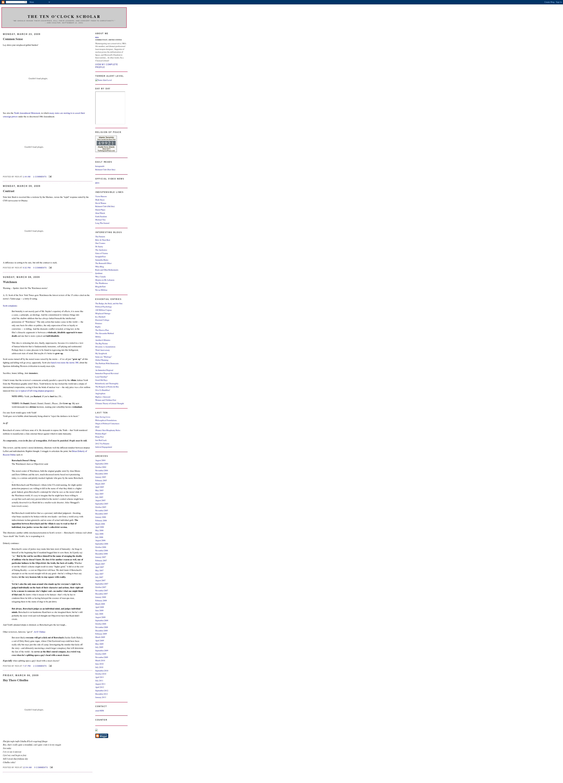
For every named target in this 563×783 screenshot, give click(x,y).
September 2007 (101, 583)
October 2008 (100, 623)
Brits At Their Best (102, 240)
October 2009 (100, 653)
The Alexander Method (104, 333)
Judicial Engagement (103, 447)
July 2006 (99, 537)
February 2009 (101, 633)
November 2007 (101, 590)
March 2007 (100, 563)
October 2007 (100, 587)
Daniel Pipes (100, 209)
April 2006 (99, 527)
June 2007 (99, 573)
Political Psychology (103, 306)
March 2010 (100, 660)
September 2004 (101, 463)
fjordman (98, 273)
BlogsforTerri (100, 286)
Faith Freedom (101, 216)
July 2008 (99, 613)
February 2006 (101, 520)
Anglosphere (100, 393)
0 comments (40, 268)
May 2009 (99, 644)
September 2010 (101, 670)
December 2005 (101, 513)
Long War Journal (102, 223)
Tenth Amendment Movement (27, 112)
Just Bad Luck (101, 440)
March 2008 (100, 603)
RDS (97, 37)
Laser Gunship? (101, 376)
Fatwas (98, 366)
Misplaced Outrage (102, 313)
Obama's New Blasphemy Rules (107, 430)
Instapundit (99, 166)
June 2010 (99, 663)
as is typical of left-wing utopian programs (34, 390)
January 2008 (100, 597)
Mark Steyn (100, 199)
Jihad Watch (100, 213)
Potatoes (98, 323)
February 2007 (101, 560)
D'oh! (97, 427)
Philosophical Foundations (106, 420)
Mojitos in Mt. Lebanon (104, 280)
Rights (98, 326)
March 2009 (100, 637)
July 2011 (99, 680)
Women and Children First (105, 400)
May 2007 (99, 570)
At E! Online (39, 631)
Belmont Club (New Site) (105, 169)
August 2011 (100, 684)
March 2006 (100, 523)
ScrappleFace (100, 256)
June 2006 (99, 533)
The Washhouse (101, 283)
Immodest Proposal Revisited (106, 373)
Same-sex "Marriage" (103, 356)
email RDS (99, 710)
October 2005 (100, 507)
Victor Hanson (101, 196)
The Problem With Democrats (107, 363)
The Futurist (100, 236)
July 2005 (99, 497)
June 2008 (99, 610)
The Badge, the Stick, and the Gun (108, 303)
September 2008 (101, 620)
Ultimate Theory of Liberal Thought (109, 403)
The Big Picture (101, 343)
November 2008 (101, 627)
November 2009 (101, 657)
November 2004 (101, 470)
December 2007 (101, 593)
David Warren (100, 203)
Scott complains (10, 305)
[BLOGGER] (101, 737)
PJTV (97, 183)
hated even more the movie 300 (64, 362)
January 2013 (100, 697)
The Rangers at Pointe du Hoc (107, 386)
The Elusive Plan (102, 330)
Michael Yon (100, 219)
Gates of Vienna (101, 253)
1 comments (40, 177)
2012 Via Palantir (102, 443)
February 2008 (101, 600)
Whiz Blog (99, 266)
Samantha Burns (101, 260)
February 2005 (101, 480)
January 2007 (100, 557)
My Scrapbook (101, 353)
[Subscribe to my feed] (96, 730)
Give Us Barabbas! (102, 390)
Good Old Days (101, 380)
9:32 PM (27, 268)
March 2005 (100, 483)
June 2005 (99, 493)
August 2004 (100, 460)
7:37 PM (27, 666)
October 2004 (100, 467)
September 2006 (101, 543)
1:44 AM (26, 177)
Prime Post (99, 436)
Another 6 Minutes (102, 340)
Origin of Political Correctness (107, 423)
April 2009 (99, 640)
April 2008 (99, 607)
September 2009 (101, 650)
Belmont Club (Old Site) (105, 206)
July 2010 (99, 667)
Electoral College (102, 320)
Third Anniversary (102, 350)
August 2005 (100, 500)
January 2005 (100, 477)
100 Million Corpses (103, 310)
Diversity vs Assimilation (105, 346)
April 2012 (99, 687)
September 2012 (101, 690)
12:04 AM (27, 767)
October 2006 (100, 547)
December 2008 (101, 630)
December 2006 (101, 553)
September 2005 (101, 503)
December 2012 (101, 694)
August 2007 (100, 580)
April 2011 (99, 677)
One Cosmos (100, 243)
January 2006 (100, 517)
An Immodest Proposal (104, 370)
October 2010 (100, 673)
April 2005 (99, 487)
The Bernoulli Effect (103, 263)
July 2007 (99, 577)
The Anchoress (101, 250)
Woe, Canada (100, 276)
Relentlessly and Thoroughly (106, 383)
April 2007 (99, 567)
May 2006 (99, 530)
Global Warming (101, 360)
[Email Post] (49, 176)
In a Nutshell (100, 316)
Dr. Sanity (99, 246)
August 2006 (100, 540)
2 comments (40, 666)
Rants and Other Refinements (106, 269)
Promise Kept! (100, 433)
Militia (98, 336)
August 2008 (100, 617)
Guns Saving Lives (102, 417)
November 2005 (101, 510)
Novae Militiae (101, 290)
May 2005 (99, 490)
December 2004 (101, 473)
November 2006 (101, 550)
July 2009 (99, 647)
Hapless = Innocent (102, 396)
